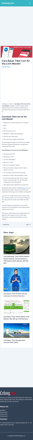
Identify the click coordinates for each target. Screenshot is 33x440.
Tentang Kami (4, 416)
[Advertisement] (16, 28)
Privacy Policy (3, 414)
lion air (24, 188)
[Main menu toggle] (29, 3)
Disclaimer (3, 410)
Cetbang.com (8, 3)
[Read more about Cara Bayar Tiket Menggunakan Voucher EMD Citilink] (16, 330)
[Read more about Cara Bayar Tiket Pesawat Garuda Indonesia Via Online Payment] (16, 279)
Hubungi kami (3, 412)
